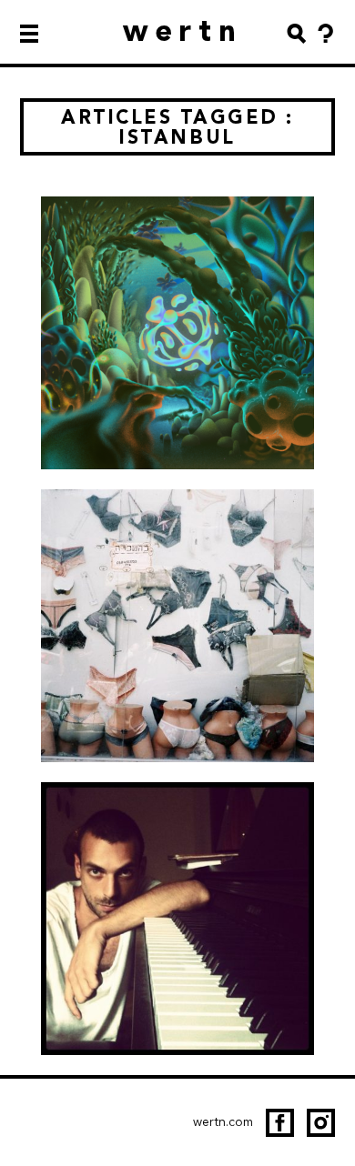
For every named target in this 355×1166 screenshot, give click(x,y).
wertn (183, 30)
